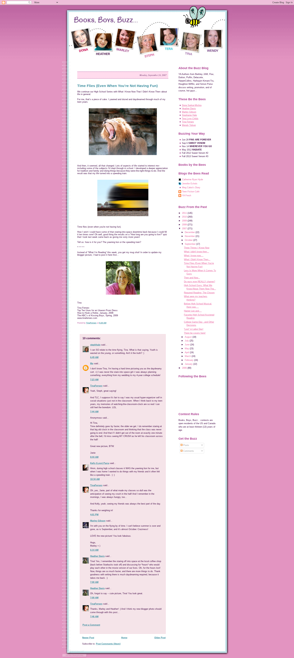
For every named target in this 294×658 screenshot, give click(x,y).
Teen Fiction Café (190, 191)
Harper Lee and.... (193, 311)
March (188, 356)
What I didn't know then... (196, 251)
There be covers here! (195, 333)
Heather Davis (97, 556)
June (187, 344)
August (188, 337)
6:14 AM (94, 550)
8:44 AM (94, 457)
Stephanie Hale (189, 115)
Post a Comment (91, 625)
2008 (184, 224)
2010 (184, 216)
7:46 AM (94, 616)
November (190, 236)
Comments (188, 451)
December (190, 232)
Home (124, 637)
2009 (184, 220)
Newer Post (88, 637)
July (187, 340)
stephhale (95, 344)
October (189, 240)
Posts (186, 445)
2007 (184, 228)
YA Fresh (186, 195)
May (187, 348)
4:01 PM (94, 514)
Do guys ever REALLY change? (199, 281)
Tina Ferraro (188, 122)
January (189, 364)
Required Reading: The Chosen (199, 292)
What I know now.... (193, 255)
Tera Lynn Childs (190, 118)
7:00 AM (94, 582)
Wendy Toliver (189, 125)
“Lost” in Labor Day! (193, 329)
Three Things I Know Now (196, 247)
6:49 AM (94, 357)
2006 (184, 368)
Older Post (160, 637)
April (187, 352)
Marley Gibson (97, 520)
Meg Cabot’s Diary (191, 187)
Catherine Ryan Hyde (192, 179)
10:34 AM (95, 479)
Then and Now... (192, 277)
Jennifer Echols (189, 183)
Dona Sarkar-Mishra (191, 105)
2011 (184, 213)
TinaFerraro (96, 385)
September (190, 244)
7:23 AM (94, 379)
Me (91, 363)
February (189, 360)
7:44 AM (94, 411)
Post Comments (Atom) (108, 644)
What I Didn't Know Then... (197, 259)
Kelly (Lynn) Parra (99, 463)
